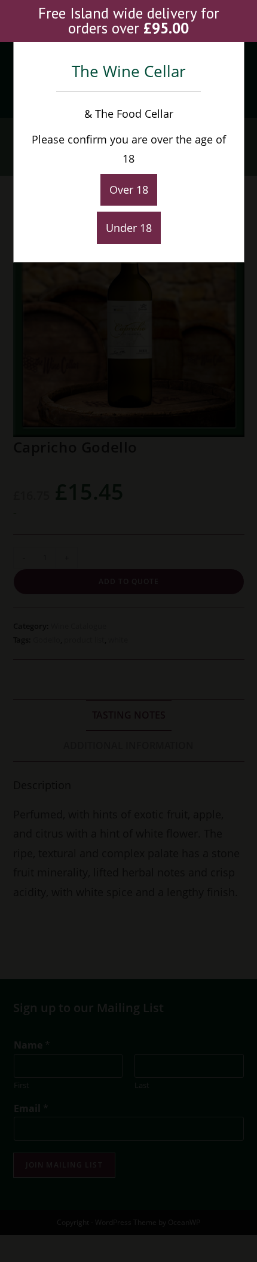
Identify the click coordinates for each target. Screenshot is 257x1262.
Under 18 (129, 228)
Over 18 (128, 189)
